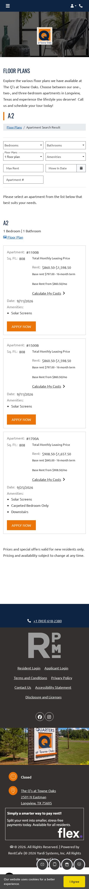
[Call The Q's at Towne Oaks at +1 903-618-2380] (81, 6)
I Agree (74, 881)
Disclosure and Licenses (43, 697)
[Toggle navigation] (7, 6)
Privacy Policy (61, 677)
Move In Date (58, 168)
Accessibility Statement (53, 687)
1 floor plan (13, 156)
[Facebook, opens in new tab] (40, 716)
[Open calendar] (81, 168)
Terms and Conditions (30, 677)
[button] (73, 6)
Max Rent (12, 168)
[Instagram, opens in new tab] (49, 716)
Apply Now (24, 326)
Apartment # (15, 179)
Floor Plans (14, 127)
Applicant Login (56, 668)
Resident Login (28, 668)
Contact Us (22, 687)
